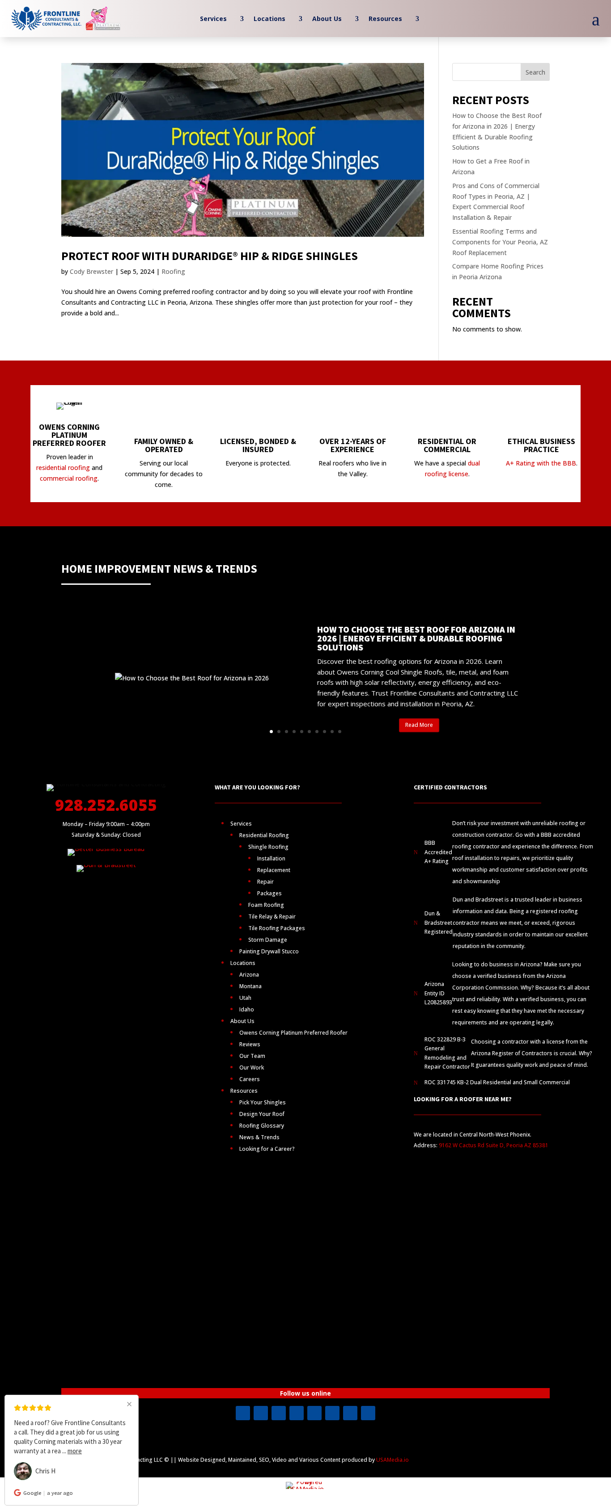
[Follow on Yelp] (314, 1413)
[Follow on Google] (350, 1413)
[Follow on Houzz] (368, 1413)
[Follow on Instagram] (261, 1413)
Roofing (173, 271)
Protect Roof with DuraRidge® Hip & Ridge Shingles (209, 255)
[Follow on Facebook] (243, 1413)
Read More (419, 725)
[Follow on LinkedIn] (296, 1413)
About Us (327, 19)
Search (535, 72)
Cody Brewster (91, 271)
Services (213, 19)
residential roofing (63, 467)
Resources (385, 19)
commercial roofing (69, 478)
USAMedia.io (392, 1460)
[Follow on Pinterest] (332, 1413)
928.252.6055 (106, 804)
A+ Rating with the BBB (541, 463)
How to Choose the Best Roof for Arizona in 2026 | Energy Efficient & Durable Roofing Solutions (416, 638)
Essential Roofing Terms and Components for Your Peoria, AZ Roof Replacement (500, 242)
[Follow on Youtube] (279, 1413)
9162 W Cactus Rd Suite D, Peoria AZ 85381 (493, 1145)
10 (339, 731)
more (75, 1451)
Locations (269, 19)
